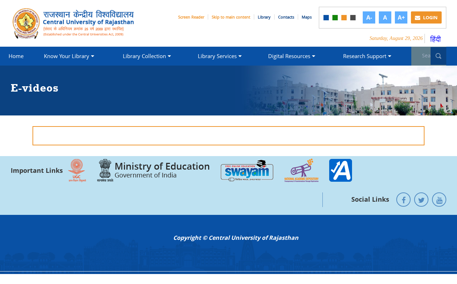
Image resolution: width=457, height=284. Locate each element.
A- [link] (369, 17)
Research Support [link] (364, 56)
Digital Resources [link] (289, 56)
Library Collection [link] (144, 56)
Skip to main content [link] (231, 17)
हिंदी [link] (435, 39)
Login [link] (430, 17)
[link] (326, 17)
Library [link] (264, 17)
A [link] (385, 17)
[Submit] (438, 56)
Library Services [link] (217, 56)
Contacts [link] (286, 17)
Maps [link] (307, 17)
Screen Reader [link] (191, 17)
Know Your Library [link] (66, 56)
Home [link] (16, 56)
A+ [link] (401, 17)
